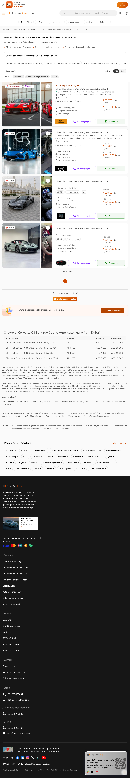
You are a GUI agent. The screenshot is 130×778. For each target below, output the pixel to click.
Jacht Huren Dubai (11, 604)
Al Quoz (9, 463)
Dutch (27, 770)
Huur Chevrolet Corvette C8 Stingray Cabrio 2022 (63, 63)
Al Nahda (34, 463)
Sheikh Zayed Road (105, 463)
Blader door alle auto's (66, 299)
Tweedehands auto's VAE (15, 573)
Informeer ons (50, 416)
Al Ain (80, 469)
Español (50, 770)
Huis (7, 29)
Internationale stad (113, 450)
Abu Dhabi (122, 383)
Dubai (15, 29)
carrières (7, 632)
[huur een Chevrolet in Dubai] (21, 104)
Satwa (36, 469)
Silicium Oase (72, 463)
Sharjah (5, 386)
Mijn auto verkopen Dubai (15, 579)
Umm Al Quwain (65, 469)
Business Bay (11, 456)
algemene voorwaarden (14, 672)
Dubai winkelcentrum (91, 450)
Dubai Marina (39, 450)
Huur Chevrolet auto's (30, 29)
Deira (49, 456)
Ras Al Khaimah (94, 456)
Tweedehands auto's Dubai (16, 567)
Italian (66, 770)
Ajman (14, 386)
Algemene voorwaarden (71, 426)
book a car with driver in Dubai (23, 401)
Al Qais (21, 463)
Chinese (58, 770)
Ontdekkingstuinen (52, 463)
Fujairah (49, 469)
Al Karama (62, 456)
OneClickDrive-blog (12, 561)
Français (19, 770)
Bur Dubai (77, 456)
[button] (3, 13)
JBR (7, 469)
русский (35, 770)
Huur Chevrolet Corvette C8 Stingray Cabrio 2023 (24, 63)
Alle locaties (118, 443)
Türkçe (43, 770)
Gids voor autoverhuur (13, 598)
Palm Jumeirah (21, 469)
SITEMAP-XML (9, 638)
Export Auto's (9, 585)
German (73, 770)
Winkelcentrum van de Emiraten (63, 450)
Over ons (7, 620)
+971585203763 (15, 728)
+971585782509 (15, 714)
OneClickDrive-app (20, 3)
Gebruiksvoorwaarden (13, 678)
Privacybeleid (90, 426)
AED (116, 71)
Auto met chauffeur (12, 592)
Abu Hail (87, 463)
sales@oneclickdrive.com (18, 733)
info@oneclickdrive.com (18, 700)
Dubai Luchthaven (97, 469)
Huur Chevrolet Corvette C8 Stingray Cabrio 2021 (101, 63)
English (6, 770)
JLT (24, 456)
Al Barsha (36, 456)
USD (123, 71)
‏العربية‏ (12, 770)
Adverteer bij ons (11, 644)
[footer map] (8, 749)
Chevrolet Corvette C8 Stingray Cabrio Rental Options (31, 55)
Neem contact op (11, 650)
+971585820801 (15, 694)
